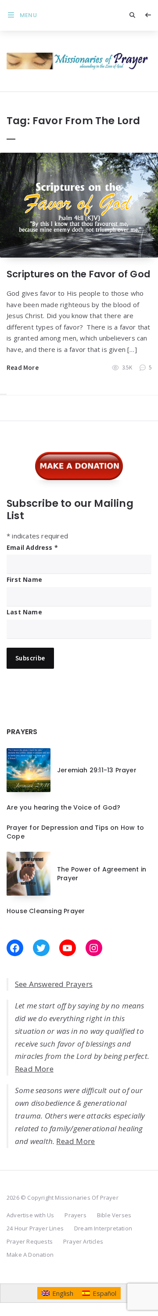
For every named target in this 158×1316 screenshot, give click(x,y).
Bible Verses (114, 1215)
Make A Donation (30, 1255)
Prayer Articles (83, 1241)
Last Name (24, 612)
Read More (23, 367)
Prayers (75, 1215)
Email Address (32, 547)
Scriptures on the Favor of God (78, 274)
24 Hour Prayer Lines (35, 1228)
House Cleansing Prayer (46, 911)
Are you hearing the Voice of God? (64, 807)
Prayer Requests (30, 1241)
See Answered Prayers (54, 984)
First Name (24, 579)
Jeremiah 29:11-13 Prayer (96, 770)
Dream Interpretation (103, 1228)
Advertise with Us (30, 1215)
